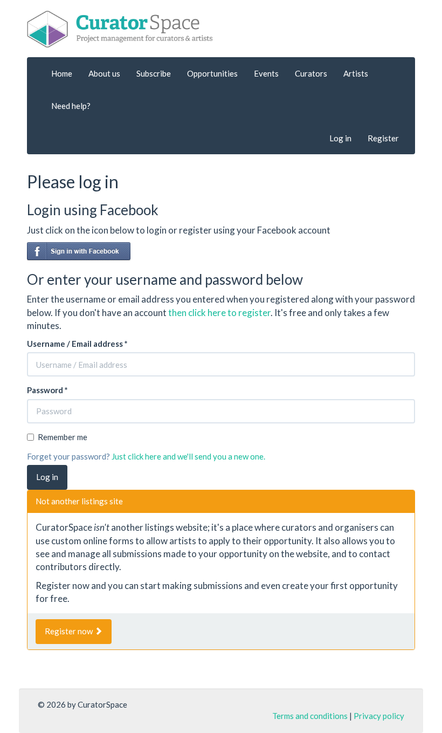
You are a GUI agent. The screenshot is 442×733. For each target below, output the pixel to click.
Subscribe (153, 73)
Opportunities (212, 73)
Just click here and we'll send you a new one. (188, 456)
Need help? (71, 106)
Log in (340, 138)
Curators (311, 73)
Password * (47, 390)
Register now (69, 631)
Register (383, 138)
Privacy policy (379, 716)
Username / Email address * (77, 343)
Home (61, 73)
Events (266, 73)
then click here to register (219, 312)
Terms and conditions (310, 716)
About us (104, 73)
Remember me (62, 437)
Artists (355, 73)
